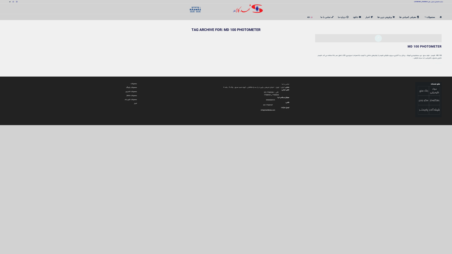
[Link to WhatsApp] (13, 2)
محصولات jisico (132, 95)
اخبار (367, 17)
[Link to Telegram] (10, 2)
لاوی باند (436, 50)
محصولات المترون (131, 91)
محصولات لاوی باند (131, 99)
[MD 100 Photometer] (378, 38)
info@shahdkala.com (268, 110)
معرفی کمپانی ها (407, 17)
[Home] (440, 17)
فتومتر (440, 50)
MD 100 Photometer (425, 46)
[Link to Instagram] (17, 2)
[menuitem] (316, 16)
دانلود (355, 17)
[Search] (316, 15)
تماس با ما (326, 17)
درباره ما (342, 17)
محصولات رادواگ (131, 87)
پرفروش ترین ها (384, 17)
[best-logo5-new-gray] (226, 9)
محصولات (430, 17)
